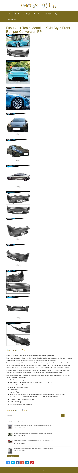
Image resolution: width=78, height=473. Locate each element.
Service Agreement (43, 470)
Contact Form (21, 470)
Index (9, 14)
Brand (17, 14)
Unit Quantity (12, 19)
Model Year (37, 14)
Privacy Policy (31, 470)
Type (56, 14)
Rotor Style (48, 14)
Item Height (26, 14)
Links (13, 470)
